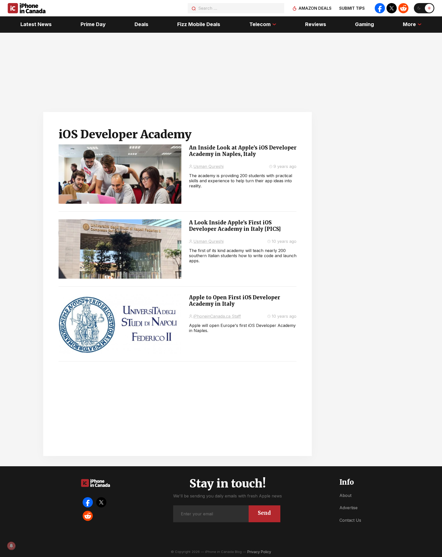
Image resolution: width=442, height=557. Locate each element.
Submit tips (352, 8)
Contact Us (350, 520)
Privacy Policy (259, 552)
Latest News (36, 24)
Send (264, 513)
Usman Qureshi (208, 166)
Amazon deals (315, 8)
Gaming (364, 24)
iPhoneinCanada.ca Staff (217, 316)
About (345, 495)
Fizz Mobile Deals (198, 24)
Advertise (348, 507)
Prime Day (93, 24)
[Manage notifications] (11, 546)
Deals (141, 24)
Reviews (315, 24)
